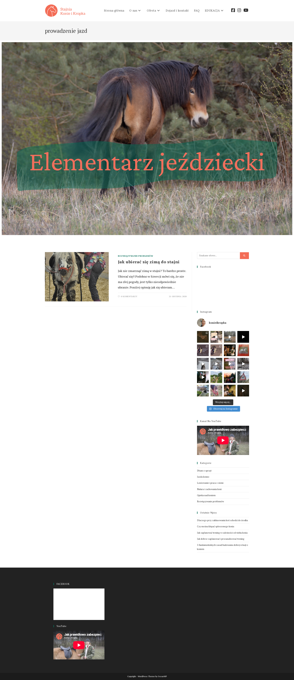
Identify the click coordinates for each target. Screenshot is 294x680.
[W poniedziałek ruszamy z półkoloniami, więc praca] (203, 390)
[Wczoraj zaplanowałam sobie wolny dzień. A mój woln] (230, 390)
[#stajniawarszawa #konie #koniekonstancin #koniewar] (230, 337)
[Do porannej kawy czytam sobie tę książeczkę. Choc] (243, 350)
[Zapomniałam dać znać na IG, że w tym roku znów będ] (216, 350)
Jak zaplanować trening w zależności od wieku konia (222, 532)
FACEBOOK (63, 583)
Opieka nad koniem (206, 495)
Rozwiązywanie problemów (135, 256)
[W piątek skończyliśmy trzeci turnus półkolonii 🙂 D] (216, 377)
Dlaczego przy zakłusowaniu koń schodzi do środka (222, 520)
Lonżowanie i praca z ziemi (210, 482)
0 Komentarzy (129, 296)
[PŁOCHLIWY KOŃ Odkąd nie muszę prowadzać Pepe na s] (216, 390)
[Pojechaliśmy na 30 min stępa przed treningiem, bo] (203, 364)
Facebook (205, 266)
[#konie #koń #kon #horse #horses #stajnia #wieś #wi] (230, 364)
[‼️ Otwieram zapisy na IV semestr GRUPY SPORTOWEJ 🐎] (230, 350)
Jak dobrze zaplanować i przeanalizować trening (220, 538)
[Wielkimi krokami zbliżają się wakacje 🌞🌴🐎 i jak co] (203, 337)
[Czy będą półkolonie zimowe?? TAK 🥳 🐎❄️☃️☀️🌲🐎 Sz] (203, 350)
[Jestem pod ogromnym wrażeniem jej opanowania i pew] (243, 337)
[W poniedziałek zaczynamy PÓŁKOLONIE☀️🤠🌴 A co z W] (243, 377)
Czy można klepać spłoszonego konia (215, 526)
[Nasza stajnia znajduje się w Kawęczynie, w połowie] (216, 337)
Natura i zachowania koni (209, 489)
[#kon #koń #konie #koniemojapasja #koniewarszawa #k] (243, 364)
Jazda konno (203, 476)
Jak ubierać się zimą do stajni (149, 261)
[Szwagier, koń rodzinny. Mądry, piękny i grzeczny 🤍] (203, 377)
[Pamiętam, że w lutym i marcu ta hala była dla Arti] (243, 390)
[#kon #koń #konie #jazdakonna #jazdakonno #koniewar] (216, 364)
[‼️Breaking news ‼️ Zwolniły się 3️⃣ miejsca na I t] (230, 377)
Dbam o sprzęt (204, 470)
